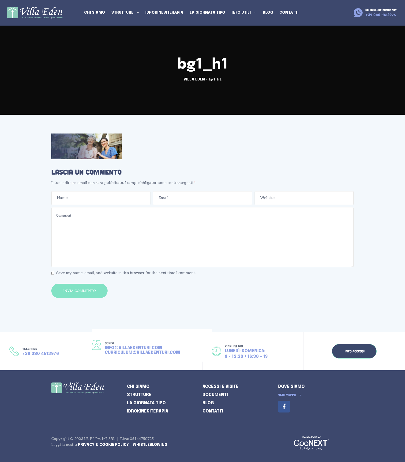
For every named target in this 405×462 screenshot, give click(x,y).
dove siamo (291, 387)
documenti (215, 395)
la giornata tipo (146, 403)
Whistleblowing (150, 445)
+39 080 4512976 (40, 354)
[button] (354, 351)
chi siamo (138, 387)
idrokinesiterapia (147, 411)
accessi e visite (220, 387)
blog (208, 403)
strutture (139, 395)
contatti (212, 411)
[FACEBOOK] (284, 406)
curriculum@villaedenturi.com (142, 353)
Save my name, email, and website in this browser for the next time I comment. (126, 273)
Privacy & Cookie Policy (103, 445)
